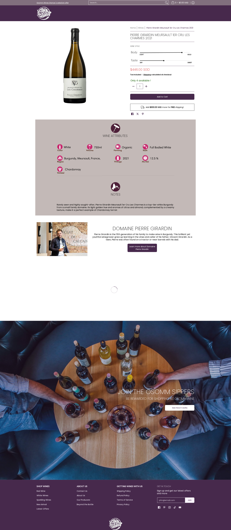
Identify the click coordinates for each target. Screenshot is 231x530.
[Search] (166, 3)
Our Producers (83, 500)
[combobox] (126, 3)
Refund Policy (123, 495)
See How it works (179, 407)
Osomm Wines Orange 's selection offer (53, 3)
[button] (132, 114)
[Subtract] (133, 86)
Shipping (147, 74)
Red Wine (41, 491)
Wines (141, 27)
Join (190, 500)
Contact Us (82, 491)
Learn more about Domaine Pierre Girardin (142, 248)
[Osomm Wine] (44, 13)
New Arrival (42, 504)
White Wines (42, 495)
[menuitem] (179, 2)
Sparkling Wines (44, 500)
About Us (81, 495)
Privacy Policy (123, 504)
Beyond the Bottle (85, 504)
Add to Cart (162, 96)
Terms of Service (125, 500)
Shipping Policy (124, 491)
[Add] (146, 86)
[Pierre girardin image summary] (62, 239)
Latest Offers (43, 509)
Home (133, 27)
